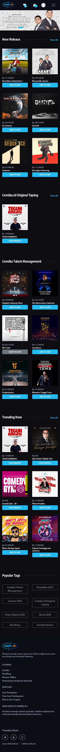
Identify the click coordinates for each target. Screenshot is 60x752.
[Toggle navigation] (54, 5)
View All (54, 40)
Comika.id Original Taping (45, 603)
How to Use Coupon (11, 700)
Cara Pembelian (9, 693)
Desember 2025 (45, 587)
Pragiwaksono (8, 392)
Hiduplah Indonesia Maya (12, 303)
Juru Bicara (36, 348)
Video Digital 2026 (15, 615)
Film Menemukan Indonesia (43, 303)
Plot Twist (6, 348)
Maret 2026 (45, 615)
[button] (4, 20)
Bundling (15, 625)
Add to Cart (15, 85)
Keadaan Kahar (45, 625)
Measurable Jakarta (40, 81)
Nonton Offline (9, 677)
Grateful (35, 125)
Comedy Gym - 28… (10, 503)
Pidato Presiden (38, 503)
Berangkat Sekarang (40, 170)
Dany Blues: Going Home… (13, 81)
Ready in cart (15, 352)
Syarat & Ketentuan (10, 744)
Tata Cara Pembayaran (13, 696)
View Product (15, 241)
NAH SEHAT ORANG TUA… (43, 459)
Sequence (6, 170)
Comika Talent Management (15, 589)
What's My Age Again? (11, 548)
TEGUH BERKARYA (9, 237)
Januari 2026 (15, 601)
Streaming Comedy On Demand (17, 681)
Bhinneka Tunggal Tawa (42, 392)
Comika (5, 670)
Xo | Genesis (7, 125)
